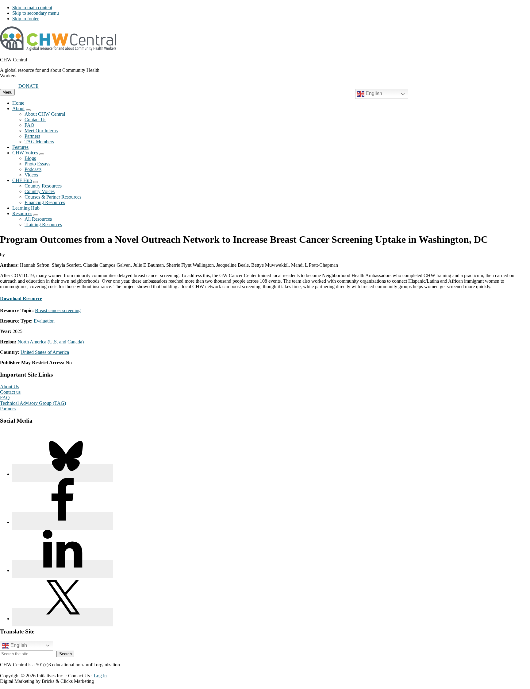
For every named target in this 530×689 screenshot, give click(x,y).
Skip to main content (32, 7)
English (373, 93)
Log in (100, 675)
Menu (7, 92)
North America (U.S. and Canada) (50, 341)
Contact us (10, 392)
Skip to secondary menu (35, 13)
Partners (8, 408)
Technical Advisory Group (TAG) (33, 403)
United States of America (45, 352)
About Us (9, 386)
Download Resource (21, 298)
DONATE (28, 86)
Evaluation (44, 320)
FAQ (5, 397)
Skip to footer (25, 18)
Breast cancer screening (58, 310)
